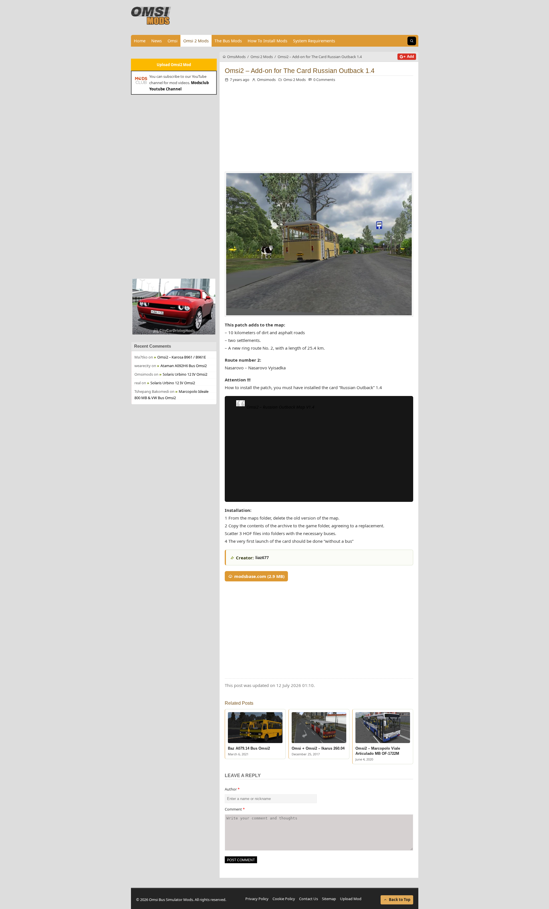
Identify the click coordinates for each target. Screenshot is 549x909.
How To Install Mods (267, 40)
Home (140, 40)
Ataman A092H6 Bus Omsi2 (183, 365)
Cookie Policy (283, 898)
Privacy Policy (256, 898)
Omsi (173, 40)
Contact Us (308, 898)
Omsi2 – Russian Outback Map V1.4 (280, 407)
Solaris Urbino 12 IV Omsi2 (185, 374)
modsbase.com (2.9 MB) (259, 576)
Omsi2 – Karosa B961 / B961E (181, 357)
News (156, 40)
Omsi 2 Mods (196, 40)
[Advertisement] (173, 186)
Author (232, 789)
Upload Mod (350, 898)
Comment (235, 809)
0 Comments (324, 79)
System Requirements (314, 40)
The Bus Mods (228, 40)
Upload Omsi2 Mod (174, 64)
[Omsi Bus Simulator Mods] (151, 16)
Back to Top (399, 899)
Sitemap (329, 898)
